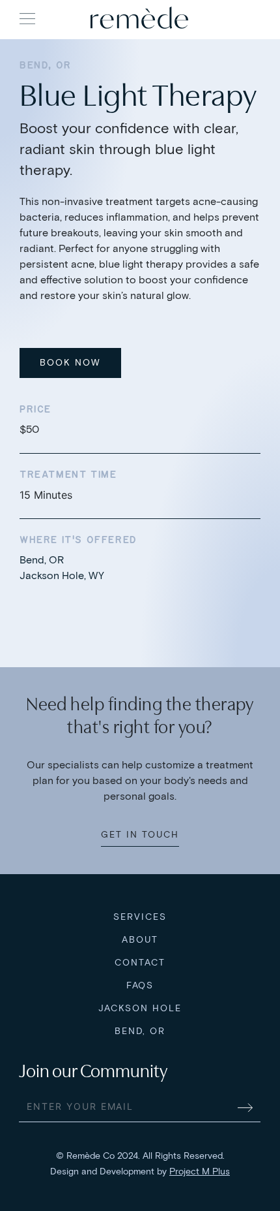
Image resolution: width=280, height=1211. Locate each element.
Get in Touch (140, 834)
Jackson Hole (140, 1008)
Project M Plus (199, 1171)
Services (140, 916)
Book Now (70, 362)
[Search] (247, 17)
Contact (140, 962)
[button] (27, 18)
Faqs (140, 985)
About (140, 939)
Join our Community (93, 1071)
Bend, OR (140, 1031)
